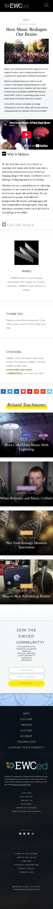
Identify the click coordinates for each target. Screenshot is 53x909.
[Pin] (29, 391)
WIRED (43, 111)
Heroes (26, 725)
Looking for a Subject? (26, 747)
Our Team (26, 793)
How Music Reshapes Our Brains (26, 32)
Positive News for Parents (26, 811)
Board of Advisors (26, 808)
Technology (26, 742)
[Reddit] (36, 391)
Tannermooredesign (26, 890)
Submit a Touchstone (26, 854)
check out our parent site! (21, 784)
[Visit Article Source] (26, 253)
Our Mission (26, 797)
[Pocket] (23, 391)
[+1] (43, 391)
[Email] (49, 391)
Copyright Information (26, 865)
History (26, 730)
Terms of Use (26, 872)
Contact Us (26, 800)
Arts (26, 20)
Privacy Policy (26, 868)
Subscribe (26, 861)
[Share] (3, 391)
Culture (26, 719)
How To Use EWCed (26, 857)
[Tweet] (10, 391)
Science (26, 736)
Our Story (26, 804)
